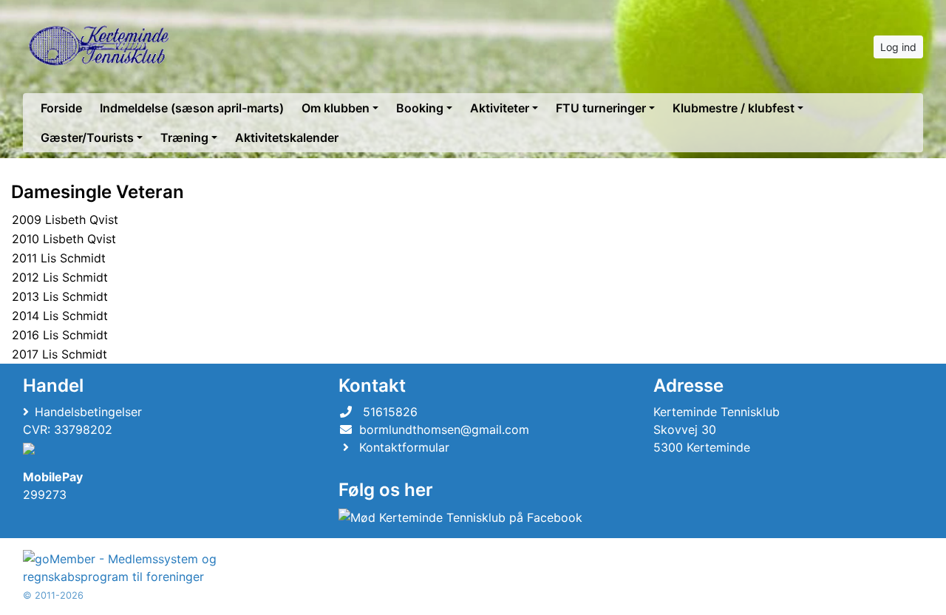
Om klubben (336, 108)
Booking (419, 108)
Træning (184, 137)
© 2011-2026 (53, 595)
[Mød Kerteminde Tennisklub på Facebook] (460, 516)
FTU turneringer (601, 108)
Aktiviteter (499, 108)
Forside (61, 108)
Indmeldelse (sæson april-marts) (192, 108)
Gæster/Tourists (87, 137)
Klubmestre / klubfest (733, 108)
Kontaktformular (404, 447)
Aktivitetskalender (286, 137)
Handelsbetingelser (88, 411)
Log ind (898, 47)
